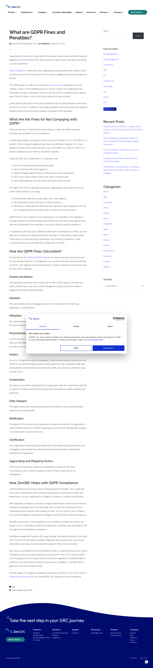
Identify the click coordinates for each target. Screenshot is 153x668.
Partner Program (116, 633)
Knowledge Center (97, 633)
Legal (105, 229)
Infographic (107, 224)
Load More (110, 109)
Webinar (106, 267)
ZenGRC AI (36, 633)
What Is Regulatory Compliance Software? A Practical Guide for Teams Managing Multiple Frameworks (121, 141)
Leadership (133, 638)
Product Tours (108, 251)
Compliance (108, 65)
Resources (107, 256)
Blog (13, 587)
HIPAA (105, 97)
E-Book (106, 213)
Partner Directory (116, 635)
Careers (132, 640)
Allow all (108, 348)
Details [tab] (76, 326)
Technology (107, 86)
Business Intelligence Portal (41, 638)
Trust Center (37, 640)
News (105, 234)
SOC (105, 102)
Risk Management (110, 54)
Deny (76, 348)
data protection (56, 85)
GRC (105, 70)
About (105, 191)
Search (106, 31)
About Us (133, 633)
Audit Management (19, 590)
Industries (55, 635)
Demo (105, 207)
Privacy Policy (97, 340)
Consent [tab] (42, 326)
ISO (104, 91)
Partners (106, 240)
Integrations (56, 638)
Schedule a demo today (20, 576)
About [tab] (110, 326)
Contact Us (75, 633)
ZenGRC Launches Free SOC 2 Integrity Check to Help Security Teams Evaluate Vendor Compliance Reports (123, 129)
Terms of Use (143, 658)
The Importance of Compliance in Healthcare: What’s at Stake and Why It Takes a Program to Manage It (121, 170)
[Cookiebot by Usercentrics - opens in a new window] (114, 318)
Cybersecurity (108, 81)
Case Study (107, 202)
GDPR (23, 59)
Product (106, 245)
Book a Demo (14, 639)
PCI (104, 75)
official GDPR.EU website (38, 257)
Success (106, 261)
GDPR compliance (17, 70)
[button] (146, 662)
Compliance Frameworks (60, 633)
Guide (105, 218)
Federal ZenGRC (38, 635)
